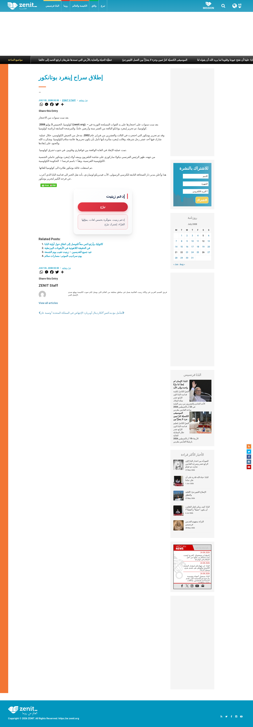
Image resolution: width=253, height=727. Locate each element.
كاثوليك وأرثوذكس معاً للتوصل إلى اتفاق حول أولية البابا (74, 244)
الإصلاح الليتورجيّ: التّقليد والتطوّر (195, 493)
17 (192, 247)
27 (208, 252)
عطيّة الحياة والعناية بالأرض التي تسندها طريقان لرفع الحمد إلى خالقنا (52, 59)
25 (198, 252)
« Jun (175, 264)
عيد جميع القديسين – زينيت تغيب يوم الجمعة (68, 251)
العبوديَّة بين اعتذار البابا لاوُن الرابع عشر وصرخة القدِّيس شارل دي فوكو (196, 464)
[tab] (183, 547)
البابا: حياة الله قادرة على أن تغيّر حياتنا (196, 478)
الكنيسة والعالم (79, 5)
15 (181, 247)
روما (66, 5)
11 (198, 241)
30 (187, 258)
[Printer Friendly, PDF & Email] (48, 185)
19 (203, 247)
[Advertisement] (126, 33)
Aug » (182, 264)
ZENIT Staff (69, 100)
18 (198, 247)
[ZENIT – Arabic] (25, 6)
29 (181, 258)
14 (176, 247)
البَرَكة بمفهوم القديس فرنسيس (194, 523)
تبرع (103, 5)
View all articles (48, 303)
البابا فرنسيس (52, 5)
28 (176, 258)
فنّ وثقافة (83, 100)
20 (208, 247)
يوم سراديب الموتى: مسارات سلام (63, 255)
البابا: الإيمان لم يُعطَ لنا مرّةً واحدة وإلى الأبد (180, 384)
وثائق (94, 5)
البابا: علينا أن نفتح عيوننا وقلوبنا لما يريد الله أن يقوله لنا (203, 59)
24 (192, 252)
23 (187, 252)
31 (192, 258)
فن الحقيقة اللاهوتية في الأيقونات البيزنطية (67, 248)
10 (192, 241)
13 (208, 241)
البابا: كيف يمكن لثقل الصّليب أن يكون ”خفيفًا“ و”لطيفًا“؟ (197, 508)
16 (187, 247)
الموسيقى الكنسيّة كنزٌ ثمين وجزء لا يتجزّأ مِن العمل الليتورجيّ (131, 59)
